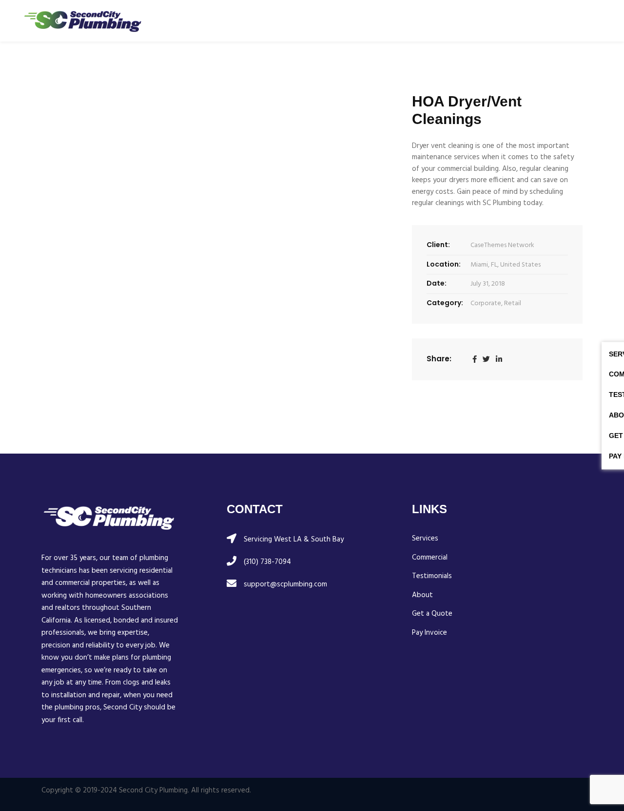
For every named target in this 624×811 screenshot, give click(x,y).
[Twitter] (486, 359)
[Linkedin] (499, 359)
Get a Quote (432, 614)
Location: (444, 264)
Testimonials (432, 576)
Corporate (485, 303)
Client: (438, 245)
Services (425, 538)
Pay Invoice (429, 633)
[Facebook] (474, 359)
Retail (512, 303)
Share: (439, 359)
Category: (445, 303)
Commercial (430, 557)
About (422, 595)
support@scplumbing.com (285, 584)
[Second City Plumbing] (82, 20)
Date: (437, 283)
